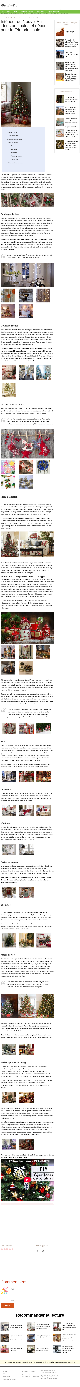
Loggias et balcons (53, 11)
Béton (5, 1374)
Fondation (6, 1376)
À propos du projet (28, 1371)
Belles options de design (16, 163)
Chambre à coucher (26, 11)
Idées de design (13, 142)
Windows (14, 153)
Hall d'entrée (5, 11)
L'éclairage (45, 14)
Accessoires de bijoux (15, 139)
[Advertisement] (27, 49)
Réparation (4, 14)
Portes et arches (35, 14)
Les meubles (55, 14)
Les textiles (64, 14)
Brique (5, 1371)
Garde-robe (40, 11)
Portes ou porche (16, 156)
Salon (15, 11)
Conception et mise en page (18, 14)
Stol (12, 146)
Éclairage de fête (13, 132)
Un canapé (14, 149)
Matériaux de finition (9, 1379)
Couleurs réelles (13, 136)
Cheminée (14, 159)
